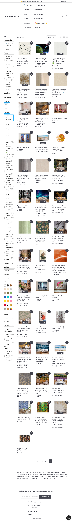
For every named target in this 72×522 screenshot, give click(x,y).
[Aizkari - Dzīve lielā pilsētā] (43, 290)
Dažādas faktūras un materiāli (8, 225)
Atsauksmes (27, 27)
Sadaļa (6, 125)
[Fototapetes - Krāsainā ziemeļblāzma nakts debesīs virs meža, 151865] (43, 203)
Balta (5, 285)
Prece (6, 53)
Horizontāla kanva (9, 339)
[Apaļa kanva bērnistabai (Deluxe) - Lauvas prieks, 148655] (60, 143)
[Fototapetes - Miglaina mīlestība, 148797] (25, 115)
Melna (8, 285)
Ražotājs (7, 322)
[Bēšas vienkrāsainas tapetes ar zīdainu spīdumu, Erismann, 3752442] (43, 171)
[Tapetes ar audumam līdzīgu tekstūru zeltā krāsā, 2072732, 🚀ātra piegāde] (60, 85)
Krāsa (6, 282)
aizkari (62, 472)
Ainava (8, 204)
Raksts (6, 260)
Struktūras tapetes (9, 175)
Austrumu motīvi (8, 210)
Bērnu (7, 213)
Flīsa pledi (7, 68)
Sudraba (5, 309)
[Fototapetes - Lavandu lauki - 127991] (60, 384)
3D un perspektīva (9, 199)
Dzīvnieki (8, 234)
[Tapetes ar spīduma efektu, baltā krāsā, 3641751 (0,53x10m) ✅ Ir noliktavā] (60, 56)
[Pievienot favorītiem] (31, 43)
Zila (5, 297)
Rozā (11, 301)
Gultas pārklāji (8, 81)
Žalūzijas (27, 19)
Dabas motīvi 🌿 (8, 150)
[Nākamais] (50, 461)
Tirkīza (8, 297)
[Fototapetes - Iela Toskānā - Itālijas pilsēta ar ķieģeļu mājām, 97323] (25, 293)
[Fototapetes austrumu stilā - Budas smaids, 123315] (60, 171)
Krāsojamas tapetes (9, 166)
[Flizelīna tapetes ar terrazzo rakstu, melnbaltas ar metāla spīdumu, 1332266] (25, 54)
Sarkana (5, 305)
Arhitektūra (9, 207)
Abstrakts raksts (8, 139)
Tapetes (41, 5)
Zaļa (11, 293)
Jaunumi (37, 27)
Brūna (11, 285)
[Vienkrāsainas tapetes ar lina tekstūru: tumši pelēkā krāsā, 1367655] (25, 172)
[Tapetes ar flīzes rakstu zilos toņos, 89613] (25, 412)
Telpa (6, 314)
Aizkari (26, 14)
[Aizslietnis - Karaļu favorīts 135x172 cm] (60, 321)
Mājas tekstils (38, 19)
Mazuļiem (8, 169)
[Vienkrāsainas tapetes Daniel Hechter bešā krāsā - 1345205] (43, 85)
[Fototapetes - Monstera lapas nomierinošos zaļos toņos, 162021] (25, 324)
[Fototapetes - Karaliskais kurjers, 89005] (60, 201)
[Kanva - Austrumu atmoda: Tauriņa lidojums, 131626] (43, 323)
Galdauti (8, 77)
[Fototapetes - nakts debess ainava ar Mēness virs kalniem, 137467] (25, 355)
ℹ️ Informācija (28, 5)
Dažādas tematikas (9, 231)
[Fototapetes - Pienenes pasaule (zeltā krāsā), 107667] (43, 115)
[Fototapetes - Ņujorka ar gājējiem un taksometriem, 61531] (25, 262)
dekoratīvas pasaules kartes (57, 474)
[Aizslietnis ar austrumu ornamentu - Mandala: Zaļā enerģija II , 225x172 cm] (43, 414)
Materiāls (7, 97)
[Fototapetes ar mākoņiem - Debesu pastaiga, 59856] (43, 353)
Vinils (6, 105)
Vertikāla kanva (8, 335)
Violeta (11, 297)
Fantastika (9, 236)
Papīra (6, 108)
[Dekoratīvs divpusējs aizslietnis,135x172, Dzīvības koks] (25, 85)
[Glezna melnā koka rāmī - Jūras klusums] (43, 143)
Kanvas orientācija (8, 330)
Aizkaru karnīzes (38, 14)
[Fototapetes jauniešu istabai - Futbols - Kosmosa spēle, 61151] (43, 55)
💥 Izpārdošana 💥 (41, 23)
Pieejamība (8, 40)
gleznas (21, 476)
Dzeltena (5, 301)
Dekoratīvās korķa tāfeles (9, 63)
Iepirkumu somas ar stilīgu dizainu (9, 87)
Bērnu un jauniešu (8, 144)
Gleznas (26, 10)
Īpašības (7, 93)
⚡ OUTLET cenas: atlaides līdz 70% (31, 1)
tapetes (47, 472)
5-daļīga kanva (8, 361)
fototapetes (55, 472)
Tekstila (7, 112)
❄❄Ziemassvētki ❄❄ (10, 255)
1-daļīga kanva (8, 352)
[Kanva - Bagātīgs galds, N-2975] (25, 443)
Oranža (8, 301)
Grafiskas (8, 159)
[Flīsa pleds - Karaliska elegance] (60, 290)
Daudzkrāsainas (11, 309)
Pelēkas (11, 289)
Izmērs (6, 267)
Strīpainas (9, 178)
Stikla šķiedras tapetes (8, 117)
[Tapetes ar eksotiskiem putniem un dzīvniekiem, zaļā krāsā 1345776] (43, 233)
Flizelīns (7, 101)
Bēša (5, 289)
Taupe (5, 293)
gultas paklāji (34, 474)
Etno (7, 156)
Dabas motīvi (8, 218)
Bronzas (8, 309)
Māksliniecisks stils (10, 244)
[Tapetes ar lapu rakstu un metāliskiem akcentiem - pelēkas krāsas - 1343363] (25, 385)
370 (46, 461)
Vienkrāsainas (10, 187)
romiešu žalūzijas (23, 474)
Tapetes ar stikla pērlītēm (8, 182)
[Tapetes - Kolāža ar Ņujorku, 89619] (25, 200)
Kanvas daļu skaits (6, 346)
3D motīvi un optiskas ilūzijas (8, 132)
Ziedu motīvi (7, 190)
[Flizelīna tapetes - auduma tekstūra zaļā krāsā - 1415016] (25, 232)
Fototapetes (38, 10)
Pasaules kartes (8, 248)
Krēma (8, 289)
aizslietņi (43, 474)
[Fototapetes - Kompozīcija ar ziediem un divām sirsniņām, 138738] (60, 415)
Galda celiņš (7, 74)
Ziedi (7, 251)
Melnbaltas (8, 305)
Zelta (11, 305)
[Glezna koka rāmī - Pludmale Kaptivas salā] (60, 354)
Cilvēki (8, 215)
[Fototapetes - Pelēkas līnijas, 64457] (60, 232)
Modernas (9, 172)
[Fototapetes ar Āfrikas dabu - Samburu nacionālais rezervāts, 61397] (43, 385)
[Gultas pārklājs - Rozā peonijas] (60, 113)
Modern (8, 241)
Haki (8, 293)
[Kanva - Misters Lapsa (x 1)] (43, 261)
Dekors (8, 154)
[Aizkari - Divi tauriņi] (25, 141)
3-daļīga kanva (8, 356)
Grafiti (7, 239)
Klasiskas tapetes (8, 162)
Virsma (6, 274)
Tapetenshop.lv (11, 16)
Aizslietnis (27, 23)
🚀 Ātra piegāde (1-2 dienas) (8, 46)
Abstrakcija (9, 202)
